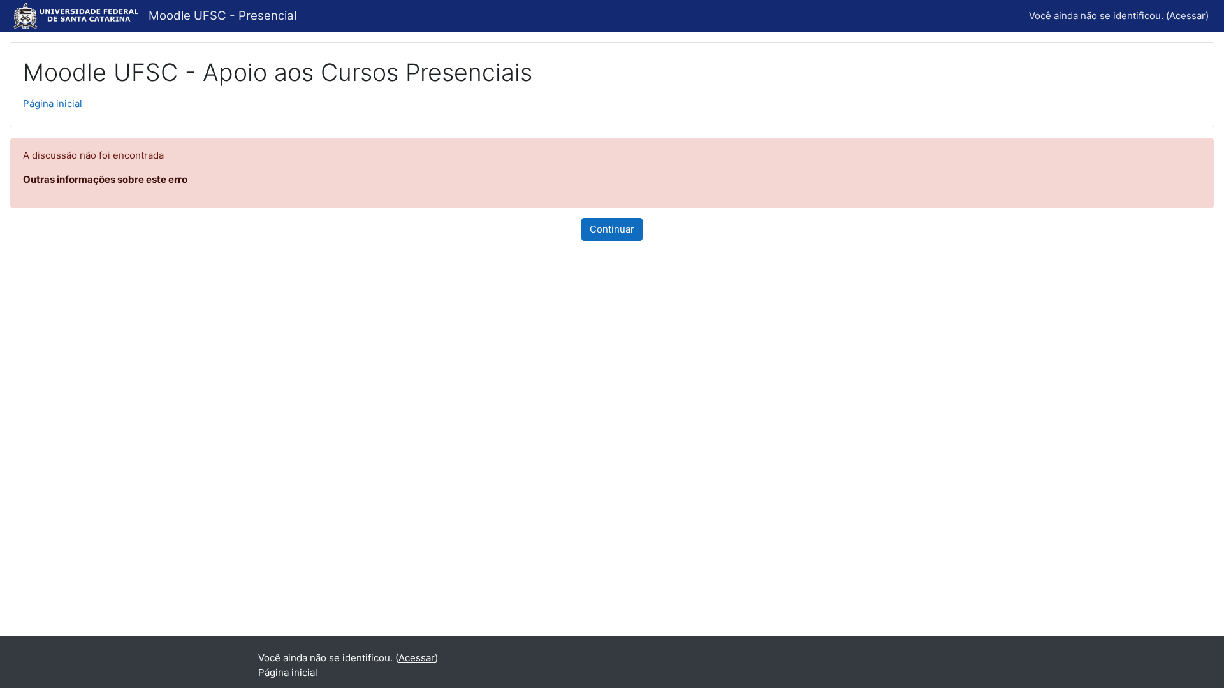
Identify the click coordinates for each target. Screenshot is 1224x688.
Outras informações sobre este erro (105, 179)
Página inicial (52, 103)
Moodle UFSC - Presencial (222, 15)
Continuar (612, 229)
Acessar (1187, 16)
